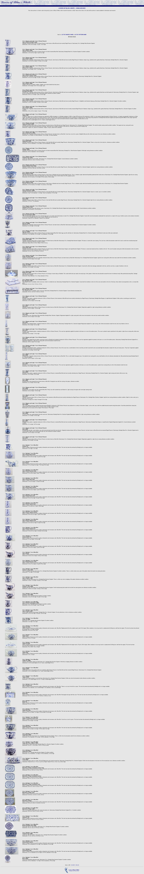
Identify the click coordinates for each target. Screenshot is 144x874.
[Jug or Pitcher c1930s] (10, 54)
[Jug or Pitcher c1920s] (7, 71)
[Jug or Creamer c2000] (8, 615)
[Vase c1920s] (6, 359)
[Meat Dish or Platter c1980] (10, 813)
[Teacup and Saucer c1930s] (9, 194)
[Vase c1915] (8, 318)
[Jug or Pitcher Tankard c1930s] (8, 79)
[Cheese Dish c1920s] (10, 244)
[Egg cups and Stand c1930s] (9, 219)
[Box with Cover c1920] (13, 285)
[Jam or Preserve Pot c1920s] (8, 136)
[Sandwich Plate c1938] (9, 211)
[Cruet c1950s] (13, 763)
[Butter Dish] (10, 697)
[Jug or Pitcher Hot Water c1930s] (8, 46)
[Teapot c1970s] (11, 672)
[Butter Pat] (8, 705)
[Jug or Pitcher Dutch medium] (9, 491)
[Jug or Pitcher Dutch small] (10, 499)
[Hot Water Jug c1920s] (7, 95)
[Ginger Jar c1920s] (8, 268)
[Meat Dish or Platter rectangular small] (10, 788)
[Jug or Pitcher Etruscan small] (9, 565)
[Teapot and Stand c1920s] (10, 128)
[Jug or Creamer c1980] (8, 582)
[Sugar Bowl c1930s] (10, 145)
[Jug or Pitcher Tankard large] (8, 507)
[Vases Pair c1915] (9, 351)
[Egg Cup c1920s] (7, 227)
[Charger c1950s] (9, 153)
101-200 (73, 865)
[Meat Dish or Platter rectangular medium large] (10, 771)
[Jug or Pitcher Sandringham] (8, 549)
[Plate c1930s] (8, 202)
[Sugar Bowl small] (10, 730)
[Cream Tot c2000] (9, 623)
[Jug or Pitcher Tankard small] (8, 524)
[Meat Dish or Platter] (10, 804)
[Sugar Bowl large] (11, 714)
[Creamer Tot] (9, 450)
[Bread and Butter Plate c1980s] (9, 829)
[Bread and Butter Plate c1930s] (9, 169)
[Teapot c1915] (11, 120)
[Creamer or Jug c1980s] (10, 590)
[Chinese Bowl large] (11, 854)
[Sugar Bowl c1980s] (10, 738)
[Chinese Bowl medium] (11, 845)
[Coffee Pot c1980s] (8, 664)
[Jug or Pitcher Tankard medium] (8, 516)
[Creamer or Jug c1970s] (8, 573)
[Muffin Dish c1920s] (11, 277)
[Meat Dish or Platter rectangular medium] (10, 780)
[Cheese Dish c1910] (10, 252)
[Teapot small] (11, 639)
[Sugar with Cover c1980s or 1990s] (9, 747)
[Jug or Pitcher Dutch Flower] (10, 458)
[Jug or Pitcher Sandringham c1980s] (8, 606)
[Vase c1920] (7, 425)
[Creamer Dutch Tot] (10, 540)
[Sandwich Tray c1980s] (11, 837)
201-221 (77, 865)
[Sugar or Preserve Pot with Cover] (8, 722)
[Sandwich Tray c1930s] (12, 161)
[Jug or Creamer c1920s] (8, 103)
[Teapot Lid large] (11, 648)
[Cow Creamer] (12, 466)
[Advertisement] (72, 22)
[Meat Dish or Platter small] (9, 796)
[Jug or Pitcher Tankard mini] (8, 532)
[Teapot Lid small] (11, 631)
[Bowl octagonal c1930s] (11, 178)
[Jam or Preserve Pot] (8, 689)
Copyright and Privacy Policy (74, 870)
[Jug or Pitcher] (10, 557)
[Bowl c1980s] (7, 862)
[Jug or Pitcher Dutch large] (9, 483)
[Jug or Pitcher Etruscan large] (9, 474)
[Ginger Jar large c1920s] (8, 260)
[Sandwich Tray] (12, 821)
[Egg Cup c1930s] (9, 235)
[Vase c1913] (7, 301)
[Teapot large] (11, 656)
